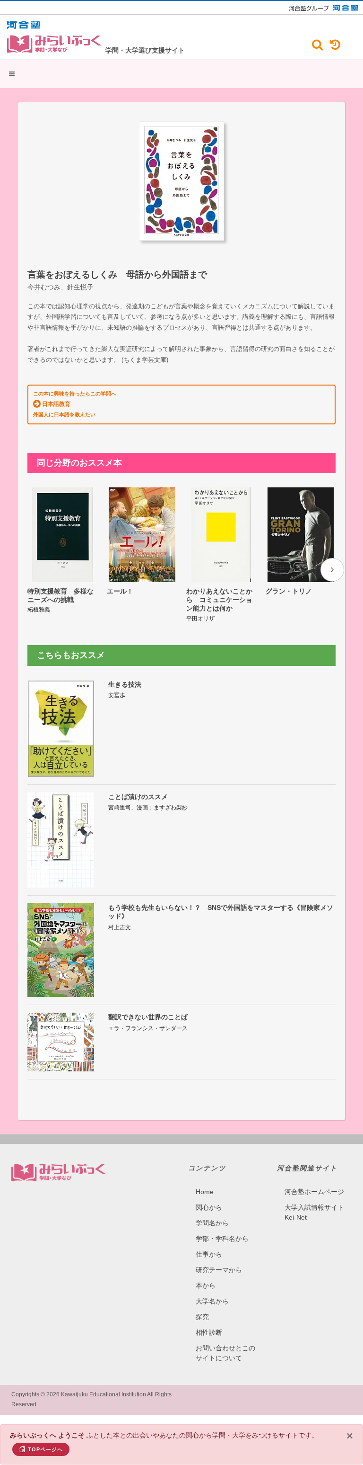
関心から (209, 1207)
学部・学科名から (222, 1238)
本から (206, 1285)
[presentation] (332, 570)
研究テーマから (219, 1270)
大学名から (212, 1301)
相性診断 (209, 1332)
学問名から (212, 1223)
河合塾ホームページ (314, 1191)
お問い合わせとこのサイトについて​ (225, 1353)
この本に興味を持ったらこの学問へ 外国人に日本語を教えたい (74, 404)
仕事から (209, 1254)
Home (205, 1191)
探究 (202, 1317)
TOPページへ (45, 1449)
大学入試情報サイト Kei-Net (314, 1212)
